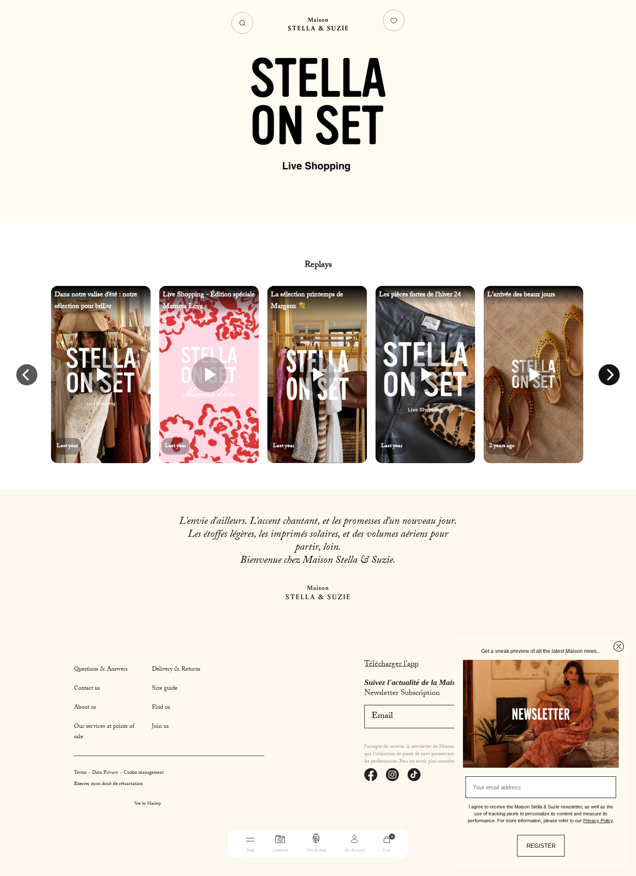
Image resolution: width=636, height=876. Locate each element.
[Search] (242, 23)
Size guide (164, 689)
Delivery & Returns (176, 670)
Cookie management (144, 773)
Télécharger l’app (391, 665)
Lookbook (280, 850)
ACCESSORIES (373, 864)
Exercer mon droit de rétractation (108, 784)
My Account (354, 850)
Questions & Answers (101, 670)
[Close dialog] (619, 646)
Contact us (87, 689)
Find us (161, 708)
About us (85, 708)
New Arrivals (316, 850)
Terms (81, 773)
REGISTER (541, 846)
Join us (160, 727)
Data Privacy (105, 773)
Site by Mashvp (147, 804)
